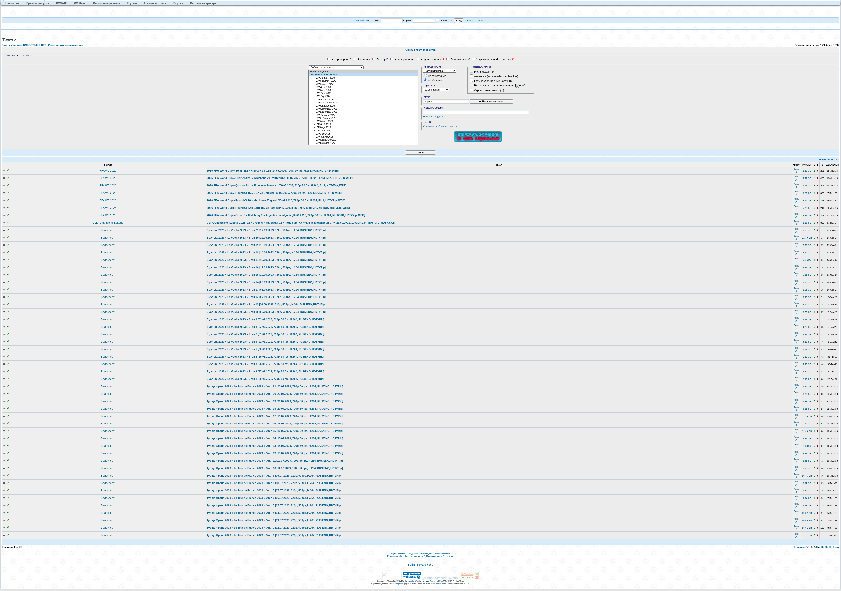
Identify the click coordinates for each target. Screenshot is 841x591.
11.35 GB (807, 416)
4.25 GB (807, 327)
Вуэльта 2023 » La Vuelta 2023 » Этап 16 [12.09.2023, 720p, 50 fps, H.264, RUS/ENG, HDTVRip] (266, 267)
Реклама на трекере (203, 3)
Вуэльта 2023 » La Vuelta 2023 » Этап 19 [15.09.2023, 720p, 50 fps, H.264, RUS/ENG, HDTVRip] (266, 245)
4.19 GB (807, 342)
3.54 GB (807, 200)
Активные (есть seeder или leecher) (496, 76)
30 (830, 547)
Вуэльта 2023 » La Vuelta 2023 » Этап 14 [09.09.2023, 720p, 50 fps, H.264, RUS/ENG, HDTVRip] (266, 282)
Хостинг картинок (155, 3)
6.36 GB (807, 453)
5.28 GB (807, 208)
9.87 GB (807, 483)
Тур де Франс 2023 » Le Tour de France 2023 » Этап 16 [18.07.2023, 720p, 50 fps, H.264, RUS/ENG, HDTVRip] (275, 423)
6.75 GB (807, 312)
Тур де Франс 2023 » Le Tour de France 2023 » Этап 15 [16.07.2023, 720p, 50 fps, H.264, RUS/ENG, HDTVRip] (275, 431)
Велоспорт (108, 230)
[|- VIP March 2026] (363, 84)
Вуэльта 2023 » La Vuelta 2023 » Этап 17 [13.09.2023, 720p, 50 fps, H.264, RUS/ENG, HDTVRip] (266, 259)
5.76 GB (807, 245)
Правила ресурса (37, 3)
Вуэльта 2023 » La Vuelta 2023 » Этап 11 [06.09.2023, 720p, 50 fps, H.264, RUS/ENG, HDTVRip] (266, 304)
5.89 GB (807, 401)
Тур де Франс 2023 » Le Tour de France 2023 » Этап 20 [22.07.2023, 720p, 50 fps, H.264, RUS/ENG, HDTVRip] (275, 393)
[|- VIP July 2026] (363, 96)
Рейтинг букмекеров (420, 564)
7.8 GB (807, 446)
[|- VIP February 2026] (363, 80)
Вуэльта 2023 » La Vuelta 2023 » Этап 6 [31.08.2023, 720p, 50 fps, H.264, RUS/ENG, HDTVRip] (265, 341)
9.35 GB (807, 468)
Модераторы (413, 553)
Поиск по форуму (433, 116)
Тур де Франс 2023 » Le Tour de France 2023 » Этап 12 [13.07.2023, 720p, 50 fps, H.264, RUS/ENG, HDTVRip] (275, 453)
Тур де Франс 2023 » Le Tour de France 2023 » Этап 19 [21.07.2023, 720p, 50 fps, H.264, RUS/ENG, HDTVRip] (275, 401)
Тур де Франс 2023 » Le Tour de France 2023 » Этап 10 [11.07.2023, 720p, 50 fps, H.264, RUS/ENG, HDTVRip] (275, 468)
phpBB (399, 583)
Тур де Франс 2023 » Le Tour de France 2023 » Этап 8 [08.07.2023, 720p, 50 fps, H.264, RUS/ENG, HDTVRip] (274, 483)
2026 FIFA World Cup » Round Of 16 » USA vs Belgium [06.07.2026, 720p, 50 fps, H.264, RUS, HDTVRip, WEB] (274, 193)
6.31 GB (807, 349)
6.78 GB (807, 282)
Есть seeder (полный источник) (493, 80)
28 (822, 547)
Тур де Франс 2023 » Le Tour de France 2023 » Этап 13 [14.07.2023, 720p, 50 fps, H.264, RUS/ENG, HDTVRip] (275, 445)
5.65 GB (807, 386)
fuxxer (426, 581)
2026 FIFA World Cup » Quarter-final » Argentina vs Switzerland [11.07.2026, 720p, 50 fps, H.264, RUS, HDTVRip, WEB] (280, 178)
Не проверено (340, 59)
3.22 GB (807, 193)
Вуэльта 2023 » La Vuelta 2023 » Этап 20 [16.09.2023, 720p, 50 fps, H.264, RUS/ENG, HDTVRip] (266, 237)
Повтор (381, 59)
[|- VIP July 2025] (363, 133)
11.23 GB (807, 431)
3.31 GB (807, 215)
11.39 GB (807, 238)
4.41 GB (807, 178)
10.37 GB (807, 513)
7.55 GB (807, 230)
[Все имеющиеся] (363, 71)
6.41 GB (807, 461)
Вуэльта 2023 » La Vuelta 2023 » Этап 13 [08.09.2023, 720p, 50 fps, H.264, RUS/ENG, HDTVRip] (266, 289)
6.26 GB (807, 357)
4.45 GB (807, 364)
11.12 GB (807, 535)
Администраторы (398, 553)
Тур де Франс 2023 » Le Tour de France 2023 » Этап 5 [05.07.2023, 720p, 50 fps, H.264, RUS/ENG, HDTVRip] (274, 505)
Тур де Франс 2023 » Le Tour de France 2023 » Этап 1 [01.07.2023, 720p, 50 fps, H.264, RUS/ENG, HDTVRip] (274, 535)
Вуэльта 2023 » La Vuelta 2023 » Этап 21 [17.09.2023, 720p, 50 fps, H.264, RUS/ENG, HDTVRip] (266, 230)
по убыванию (435, 80)
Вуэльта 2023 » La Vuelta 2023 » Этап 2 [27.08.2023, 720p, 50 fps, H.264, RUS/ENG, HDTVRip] (265, 371)
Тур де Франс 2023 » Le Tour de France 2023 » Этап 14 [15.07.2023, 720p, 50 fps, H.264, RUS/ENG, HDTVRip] (275, 438)
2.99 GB (807, 379)
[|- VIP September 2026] (363, 102)
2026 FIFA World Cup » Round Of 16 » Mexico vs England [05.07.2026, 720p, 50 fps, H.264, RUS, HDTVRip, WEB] (276, 200)
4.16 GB (807, 319)
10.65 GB (807, 520)
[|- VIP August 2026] (363, 99)
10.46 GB (807, 476)
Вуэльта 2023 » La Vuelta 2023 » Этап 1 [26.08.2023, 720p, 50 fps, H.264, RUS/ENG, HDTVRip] (265, 379)
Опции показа (826, 159)
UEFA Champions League (107, 222)
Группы (132, 3)
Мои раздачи (482, 71)
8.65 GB (807, 290)
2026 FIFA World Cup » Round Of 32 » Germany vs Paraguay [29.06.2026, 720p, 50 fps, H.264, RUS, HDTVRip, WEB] (278, 207)
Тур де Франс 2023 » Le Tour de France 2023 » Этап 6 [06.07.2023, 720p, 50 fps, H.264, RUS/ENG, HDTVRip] (274, 498)
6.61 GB (807, 267)
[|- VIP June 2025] (363, 130)
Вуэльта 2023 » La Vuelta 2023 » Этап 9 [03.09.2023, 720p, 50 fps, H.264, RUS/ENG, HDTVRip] (265, 319)
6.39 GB (807, 424)
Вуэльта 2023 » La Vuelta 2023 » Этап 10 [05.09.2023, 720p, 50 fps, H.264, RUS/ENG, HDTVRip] (266, 312)
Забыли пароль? (476, 20)
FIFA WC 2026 (107, 170)
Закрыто (363, 59)
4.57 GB (807, 371)
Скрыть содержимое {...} (489, 90)
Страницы (800, 547)
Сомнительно (459, 59)
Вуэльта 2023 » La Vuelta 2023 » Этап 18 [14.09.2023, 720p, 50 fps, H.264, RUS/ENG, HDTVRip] (266, 252)
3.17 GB (807, 171)
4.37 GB (807, 334)
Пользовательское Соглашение (440, 556)
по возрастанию (437, 76)
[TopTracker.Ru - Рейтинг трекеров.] (469, 578)
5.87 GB (807, 304)
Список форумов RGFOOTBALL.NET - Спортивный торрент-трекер (42, 45)
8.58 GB (807, 490)
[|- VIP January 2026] (363, 77)
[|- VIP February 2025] (363, 118)
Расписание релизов (106, 3)
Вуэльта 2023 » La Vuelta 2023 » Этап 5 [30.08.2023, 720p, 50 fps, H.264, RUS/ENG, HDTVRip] (265, 349)
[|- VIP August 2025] (363, 137)
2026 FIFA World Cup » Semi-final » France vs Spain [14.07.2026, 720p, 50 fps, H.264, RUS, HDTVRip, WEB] (273, 170)
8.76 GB (807, 394)
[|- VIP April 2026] (363, 87)
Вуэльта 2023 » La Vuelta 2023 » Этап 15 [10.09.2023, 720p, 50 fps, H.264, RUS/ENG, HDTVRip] (266, 274)
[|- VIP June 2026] (363, 93)
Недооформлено (431, 59)
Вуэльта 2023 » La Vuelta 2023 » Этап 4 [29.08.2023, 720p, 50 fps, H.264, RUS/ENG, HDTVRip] (265, 356)
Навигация (12, 3)
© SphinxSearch (439, 583)
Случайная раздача (441, 553)
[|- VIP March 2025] (363, 121)
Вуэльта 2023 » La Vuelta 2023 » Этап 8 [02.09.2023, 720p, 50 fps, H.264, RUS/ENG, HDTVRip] (265, 326)
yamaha (411, 581)
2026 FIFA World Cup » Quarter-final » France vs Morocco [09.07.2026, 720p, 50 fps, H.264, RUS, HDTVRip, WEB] (276, 185)
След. (836, 547)
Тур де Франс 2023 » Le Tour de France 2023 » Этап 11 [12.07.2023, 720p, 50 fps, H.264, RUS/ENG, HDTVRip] (275, 460)
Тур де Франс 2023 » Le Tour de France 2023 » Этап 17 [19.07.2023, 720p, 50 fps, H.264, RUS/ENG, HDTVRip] (275, 416)
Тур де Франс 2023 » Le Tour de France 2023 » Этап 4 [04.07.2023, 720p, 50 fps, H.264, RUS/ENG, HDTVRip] (274, 512)
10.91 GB (807, 528)
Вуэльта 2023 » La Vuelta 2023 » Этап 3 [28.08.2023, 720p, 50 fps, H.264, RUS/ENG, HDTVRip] (265, 364)
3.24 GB (807, 185)
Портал (178, 3)
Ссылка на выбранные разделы (440, 126)
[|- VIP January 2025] (363, 115)
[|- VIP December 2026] (363, 112)
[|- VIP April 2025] (363, 124)
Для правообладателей (414, 556)
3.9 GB (807, 260)
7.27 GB (807, 438)
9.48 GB (807, 505)
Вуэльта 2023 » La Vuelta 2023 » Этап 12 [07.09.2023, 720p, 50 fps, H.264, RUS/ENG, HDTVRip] (266, 297)
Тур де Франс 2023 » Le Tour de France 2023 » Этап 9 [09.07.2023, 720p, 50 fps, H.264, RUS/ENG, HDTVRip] (274, 475)
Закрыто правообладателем (493, 59)
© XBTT (467, 583)
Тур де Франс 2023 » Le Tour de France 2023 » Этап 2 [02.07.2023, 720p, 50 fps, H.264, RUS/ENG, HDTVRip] (274, 527)
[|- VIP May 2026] (363, 90)
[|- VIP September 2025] (363, 140)
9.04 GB (807, 498)
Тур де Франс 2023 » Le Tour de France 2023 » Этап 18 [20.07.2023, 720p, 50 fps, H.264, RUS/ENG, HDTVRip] (275, 408)
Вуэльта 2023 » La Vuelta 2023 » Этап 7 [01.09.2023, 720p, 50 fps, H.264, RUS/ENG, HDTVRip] (265, 334)
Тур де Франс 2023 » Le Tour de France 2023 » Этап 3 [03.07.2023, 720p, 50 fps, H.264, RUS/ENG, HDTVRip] (274, 520)
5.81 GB (807, 275)
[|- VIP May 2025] (363, 127)
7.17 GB (807, 252)
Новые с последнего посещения (494, 85)
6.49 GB (807, 297)
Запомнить (446, 20)
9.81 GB (807, 409)
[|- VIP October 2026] (363, 105)
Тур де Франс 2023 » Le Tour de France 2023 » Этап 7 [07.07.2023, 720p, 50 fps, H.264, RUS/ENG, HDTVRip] (274, 490)
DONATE (61, 3)
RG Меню (80, 3)
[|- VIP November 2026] (363, 108)
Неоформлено (403, 59)
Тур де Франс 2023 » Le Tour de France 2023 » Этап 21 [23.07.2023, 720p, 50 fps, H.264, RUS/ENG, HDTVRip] (275, 386)
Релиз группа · (426, 553)
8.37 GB (807, 223)
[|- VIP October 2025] (363, 143)
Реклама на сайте (395, 556)
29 (826, 547)
